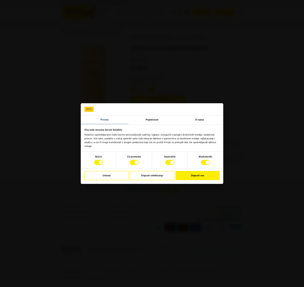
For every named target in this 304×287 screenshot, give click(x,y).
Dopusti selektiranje (152, 175)
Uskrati (107, 175)
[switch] (134, 162)
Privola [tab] (104, 119)
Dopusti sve (197, 175)
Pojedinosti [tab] (152, 119)
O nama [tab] (199, 119)
